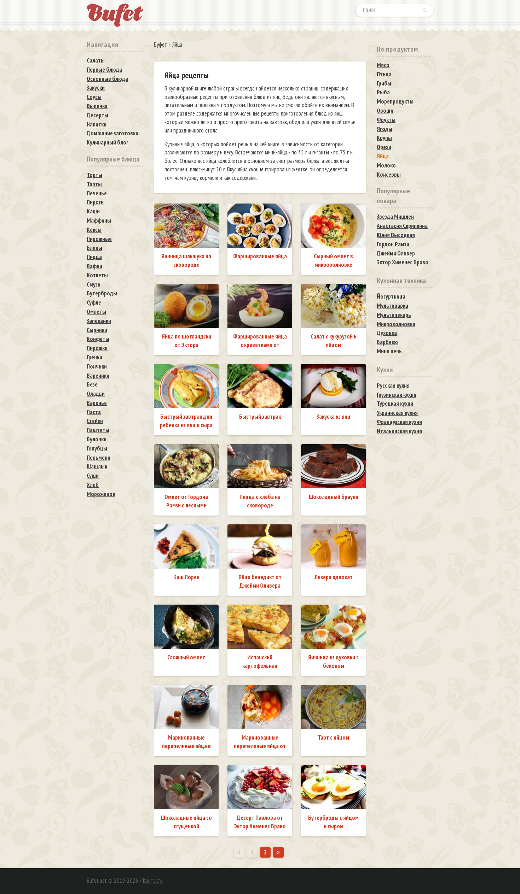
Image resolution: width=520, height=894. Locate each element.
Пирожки (97, 348)
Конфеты (98, 339)
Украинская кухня (397, 413)
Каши (93, 211)
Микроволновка (396, 324)
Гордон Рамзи (393, 244)
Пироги (95, 202)
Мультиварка (392, 306)
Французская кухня (399, 422)
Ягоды (384, 129)
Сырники (97, 330)
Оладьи (96, 394)
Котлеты (97, 275)
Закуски (96, 88)
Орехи (384, 147)
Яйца (383, 156)
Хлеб (93, 485)
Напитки (96, 124)
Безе (92, 384)
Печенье (97, 193)
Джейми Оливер (396, 253)
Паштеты (98, 430)
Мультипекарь (394, 315)
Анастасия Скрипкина (402, 226)
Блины (94, 248)
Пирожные (99, 239)
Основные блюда (107, 79)
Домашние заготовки (112, 133)
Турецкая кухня (395, 403)
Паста (94, 412)
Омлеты (96, 312)
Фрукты (386, 120)
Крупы (384, 138)
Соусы (94, 97)
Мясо (383, 65)
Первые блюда (104, 69)
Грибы (384, 83)
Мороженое (101, 494)
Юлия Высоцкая (396, 235)
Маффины (99, 220)
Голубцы (97, 448)
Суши (93, 476)
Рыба (383, 92)
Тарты (94, 184)
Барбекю (387, 342)
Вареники (98, 376)
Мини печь (389, 351)
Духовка (387, 333)
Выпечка (97, 106)
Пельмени (98, 457)
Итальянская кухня (399, 431)
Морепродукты (395, 101)
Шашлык (97, 466)
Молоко (386, 165)
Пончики (97, 366)
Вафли (94, 266)
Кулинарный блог (107, 142)
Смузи (93, 284)
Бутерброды (102, 293)
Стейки (95, 421)
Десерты (97, 115)
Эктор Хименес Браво (402, 262)
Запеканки (99, 321)
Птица (384, 74)
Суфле (94, 302)
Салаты (96, 60)
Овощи (385, 110)
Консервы (389, 174)
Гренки (94, 357)
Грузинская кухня (396, 395)
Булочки (96, 439)
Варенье (97, 403)
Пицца (94, 257)
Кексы (94, 230)
